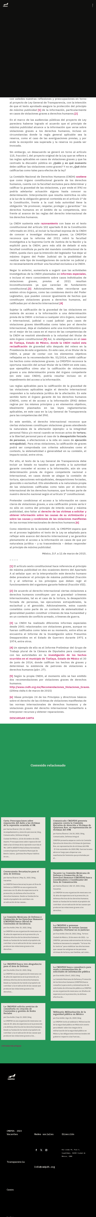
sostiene (81, 176)
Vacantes (7, 880)
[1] (39, 110)
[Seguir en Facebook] (36, 1150)
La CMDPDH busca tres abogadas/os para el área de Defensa (23, 965)
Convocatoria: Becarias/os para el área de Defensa (21, 873)
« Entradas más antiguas (11, 1046)
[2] (76, 113)
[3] (29, 288)
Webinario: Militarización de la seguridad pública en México (69, 1013)
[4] (61, 303)
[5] (45, 339)
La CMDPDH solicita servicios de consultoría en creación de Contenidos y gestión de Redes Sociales (21, 1010)
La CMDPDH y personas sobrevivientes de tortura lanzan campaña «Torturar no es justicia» (71, 927)
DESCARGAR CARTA (22, 718)
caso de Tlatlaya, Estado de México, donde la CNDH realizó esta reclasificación (48, 342)
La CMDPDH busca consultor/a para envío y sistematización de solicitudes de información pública (72, 969)
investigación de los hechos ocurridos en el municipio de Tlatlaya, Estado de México (48, 656)
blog (39, 832)
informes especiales (73, 274)
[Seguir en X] (41, 1150)
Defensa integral (22, 835)
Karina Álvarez (13, 829)
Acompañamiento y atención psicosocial (20, 832)
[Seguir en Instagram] (46, 1150)
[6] (77, 522)
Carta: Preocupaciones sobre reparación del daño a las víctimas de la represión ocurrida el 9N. (22, 823)
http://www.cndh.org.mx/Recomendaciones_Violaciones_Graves (49, 687)
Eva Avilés (11, 927)
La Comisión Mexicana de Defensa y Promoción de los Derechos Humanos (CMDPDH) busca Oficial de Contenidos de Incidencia (23, 920)
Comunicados (9, 835)
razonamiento (49, 223)
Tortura (85, 934)
